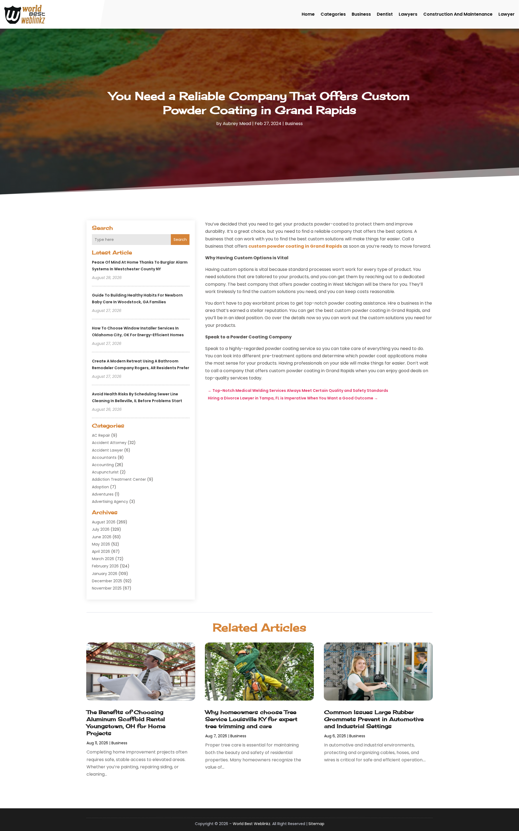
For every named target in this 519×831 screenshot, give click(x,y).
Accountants (104, 457)
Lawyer (506, 14)
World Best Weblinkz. (252, 823)
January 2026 (104, 573)
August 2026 (103, 522)
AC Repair (101, 435)
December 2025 (107, 581)
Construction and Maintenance (458, 14)
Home (308, 14)
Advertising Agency (110, 501)
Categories (333, 14)
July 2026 (100, 529)
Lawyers (408, 14)
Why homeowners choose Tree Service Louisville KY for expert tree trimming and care (251, 719)
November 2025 (107, 588)
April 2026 (101, 551)
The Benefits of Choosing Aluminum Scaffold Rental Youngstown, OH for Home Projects (125, 722)
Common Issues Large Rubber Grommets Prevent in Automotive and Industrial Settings (374, 719)
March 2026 (103, 558)
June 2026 (101, 537)
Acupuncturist (105, 472)
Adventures (103, 494)
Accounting (103, 464)
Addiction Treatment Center (119, 479)
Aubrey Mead (237, 123)
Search (180, 239)
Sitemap (316, 823)
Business (361, 14)
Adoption (100, 487)
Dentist (385, 14)
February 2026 (105, 566)
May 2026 (101, 544)
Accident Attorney (109, 442)
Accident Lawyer (107, 450)
